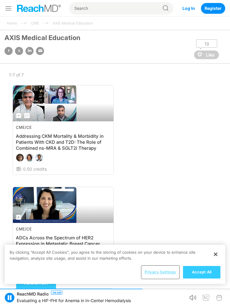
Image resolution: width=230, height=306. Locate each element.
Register (213, 8)
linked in (29, 51)
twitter (19, 51)
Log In (188, 8)
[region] (115, 264)
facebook (8, 51)
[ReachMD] (38, 8)
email (40, 51)
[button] (9, 297)
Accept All (201, 272)
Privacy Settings (160, 272)
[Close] (215, 254)
